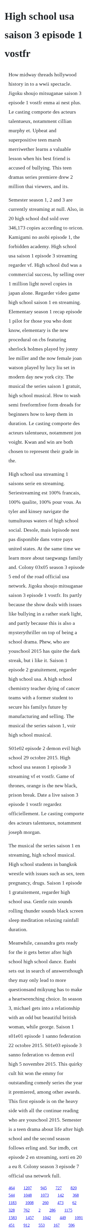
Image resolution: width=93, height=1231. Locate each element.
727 (59, 1188)
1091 (79, 1217)
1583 (13, 1217)
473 (60, 1202)
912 (27, 1225)
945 (44, 1188)
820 (74, 1188)
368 (76, 1195)
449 (63, 1217)
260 (45, 1202)
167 (56, 1225)
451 (12, 1225)
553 (41, 1225)
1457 (30, 1217)
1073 (45, 1195)
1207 (28, 1188)
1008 (29, 1202)
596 (71, 1225)
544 (12, 1195)
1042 (47, 1217)
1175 (68, 1210)
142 (61, 1195)
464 (12, 1188)
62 (74, 1202)
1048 (28, 1195)
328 (12, 1210)
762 (27, 1210)
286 (52, 1210)
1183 (13, 1202)
